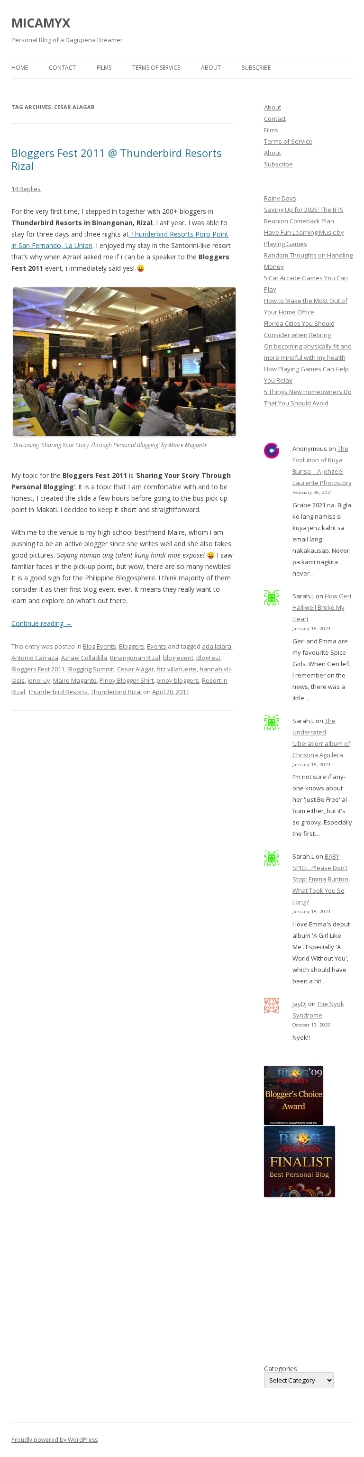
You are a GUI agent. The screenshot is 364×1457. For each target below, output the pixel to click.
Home (19, 68)
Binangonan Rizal (135, 657)
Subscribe (256, 68)
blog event (178, 657)
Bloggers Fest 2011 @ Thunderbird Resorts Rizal (116, 159)
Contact (62, 68)
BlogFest (208, 657)
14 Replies (26, 188)
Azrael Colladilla (84, 657)
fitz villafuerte (177, 669)
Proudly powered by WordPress (54, 1440)
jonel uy (38, 680)
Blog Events (99, 646)
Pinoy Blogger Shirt (127, 680)
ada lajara (216, 646)
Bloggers (131, 646)
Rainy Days (280, 198)
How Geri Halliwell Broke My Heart (321, 607)
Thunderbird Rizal (116, 691)
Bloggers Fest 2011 (37, 669)
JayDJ (299, 1003)
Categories (280, 1368)
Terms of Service (156, 68)
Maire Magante (75, 680)
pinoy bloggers (177, 680)
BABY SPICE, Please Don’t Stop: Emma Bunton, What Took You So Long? (321, 879)
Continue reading (41, 623)
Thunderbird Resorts (58, 691)
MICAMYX (40, 22)
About (211, 68)
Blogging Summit (90, 669)
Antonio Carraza (34, 657)
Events (156, 646)
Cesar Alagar (135, 669)
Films (104, 68)
